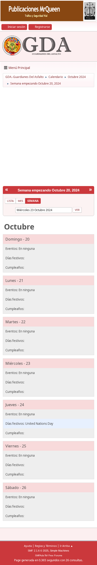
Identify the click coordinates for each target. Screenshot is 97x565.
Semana (33, 201)
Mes (20, 201)
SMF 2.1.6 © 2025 (38, 550)
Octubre (19, 226)
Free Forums (55, 555)
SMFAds (39, 555)
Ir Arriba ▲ (66, 546)
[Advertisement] (48, 137)
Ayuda (28, 546)
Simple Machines (59, 550)
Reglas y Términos (46, 546)
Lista (10, 201)
